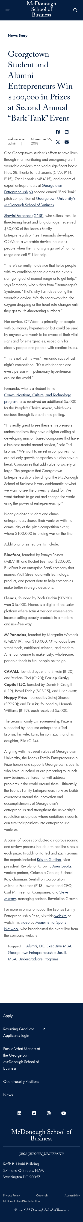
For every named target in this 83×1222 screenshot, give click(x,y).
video (25, 922)
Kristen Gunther (49, 859)
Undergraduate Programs (38, 959)
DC (41, 946)
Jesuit (62, 952)
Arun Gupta (61, 866)
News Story (17, 35)
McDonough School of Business (41, 10)
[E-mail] (66, 142)
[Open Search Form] (75, 10)
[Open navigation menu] (7, 10)
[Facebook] (57, 132)
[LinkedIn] (66, 132)
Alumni (31, 946)
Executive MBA (59, 946)
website (60, 915)
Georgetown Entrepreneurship (32, 952)
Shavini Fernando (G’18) (23, 215)
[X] (57, 142)
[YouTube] (63, 1113)
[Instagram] (49, 1113)
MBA (12, 959)
